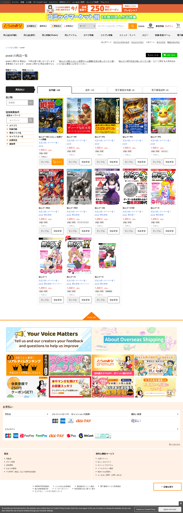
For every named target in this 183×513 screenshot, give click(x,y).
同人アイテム (71, 35)
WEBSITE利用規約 (42, 486)
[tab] (89, 89)
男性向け (57, 26)
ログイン (169, 26)
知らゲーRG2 (44, 207)
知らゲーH (71, 276)
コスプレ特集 (107, 35)
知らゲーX (155, 207)
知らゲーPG (156, 136)
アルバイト (105, 2)
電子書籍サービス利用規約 (110, 486)
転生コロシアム (174, 42)
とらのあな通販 (12, 47)
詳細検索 (141, 26)
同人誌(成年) (29, 35)
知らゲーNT (124, 61)
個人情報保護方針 (41, 488)
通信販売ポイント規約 (85, 486)
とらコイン (53, 2)
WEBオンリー (65, 2)
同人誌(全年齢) (10, 35)
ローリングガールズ (121, 42)
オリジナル (161, 42)
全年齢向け (31, 26)
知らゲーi (43, 276)
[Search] (31, 120)
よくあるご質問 (78, 2)
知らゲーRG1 (72, 207)
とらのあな (5, 2)
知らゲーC (99, 276)
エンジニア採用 (92, 2)
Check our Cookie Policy (145, 509)
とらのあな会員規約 (63, 486)
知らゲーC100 (128, 207)
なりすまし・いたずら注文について (48, 491)
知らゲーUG (100, 207)
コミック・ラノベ (127, 35)
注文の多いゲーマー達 (104, 61)
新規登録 (160, 26)
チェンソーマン (137, 42)
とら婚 (28, 2)
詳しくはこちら (174, 444)
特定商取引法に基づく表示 (84, 488)
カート (59, 161)
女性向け (69, 26)
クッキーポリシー (61, 488)
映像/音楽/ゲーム (162, 35)
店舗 (22, 2)
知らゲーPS (128, 136)
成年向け (43, 26)
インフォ (15, 2)
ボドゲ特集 (89, 35)
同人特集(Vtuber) (50, 35)
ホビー (145, 35)
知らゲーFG (100, 136)
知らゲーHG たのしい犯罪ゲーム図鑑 (76, 61)
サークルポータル (40, 2)
